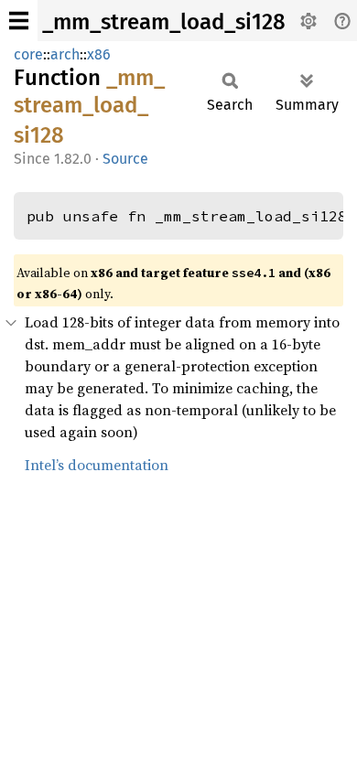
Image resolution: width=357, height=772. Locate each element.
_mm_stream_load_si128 (164, 22)
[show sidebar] (19, 20)
